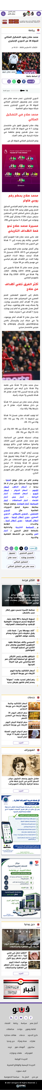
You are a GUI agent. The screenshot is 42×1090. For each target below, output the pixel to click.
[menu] (38, 13)
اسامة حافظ (32, 76)
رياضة (15, 1023)
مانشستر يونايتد (27, 557)
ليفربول (12, 553)
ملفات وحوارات (15, 1053)
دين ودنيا (11, 1041)
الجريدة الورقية (21, 1059)
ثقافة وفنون (30, 1029)
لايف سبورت (21, 1071)
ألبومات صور (20, 1047)
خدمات (22, 1035)
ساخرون (31, 1047)
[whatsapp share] (14, 81)
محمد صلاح (12, 557)
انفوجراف (29, 1053)
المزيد (21, 742)
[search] (3, 13)
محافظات (10, 1029)
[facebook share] (24, 81)
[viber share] (6, 548)
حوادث (19, 1029)
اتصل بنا (25, 1077)
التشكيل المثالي (21, 562)
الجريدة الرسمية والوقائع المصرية (21, 1065)
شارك (29, 81)
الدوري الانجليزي (26, 553)
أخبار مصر (34, 1023)
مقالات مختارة (10, 1035)
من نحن (35, 1077)
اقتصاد (7, 1023)
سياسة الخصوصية (11, 1077)
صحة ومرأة (22, 1041)
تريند (10, 1047)
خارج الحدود (33, 1035)
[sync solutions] (21, 1087)
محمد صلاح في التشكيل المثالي (21, 566)
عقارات (32, 1041)
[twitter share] (19, 81)
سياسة (24, 1023)
